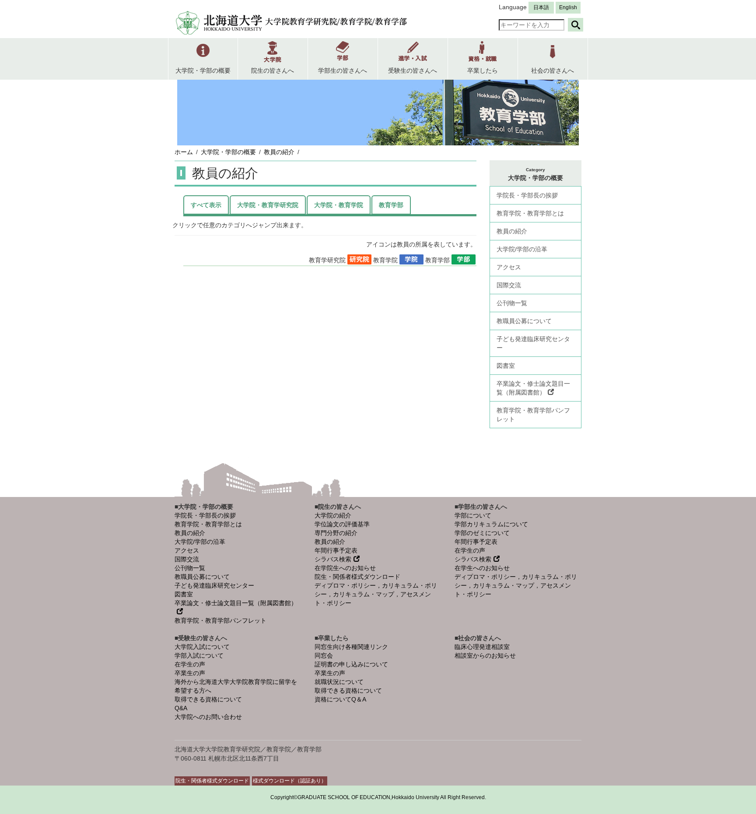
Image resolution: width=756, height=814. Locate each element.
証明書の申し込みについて (351, 664)
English (568, 7)
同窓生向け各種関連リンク (351, 646)
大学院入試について (202, 646)
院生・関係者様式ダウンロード (357, 576)
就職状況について (339, 681)
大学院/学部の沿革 (522, 249)
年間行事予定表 (336, 550)
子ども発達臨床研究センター (533, 343)
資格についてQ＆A (340, 699)
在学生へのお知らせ (482, 567)
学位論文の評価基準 (342, 524)
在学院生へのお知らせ (345, 567)
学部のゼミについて (482, 532)
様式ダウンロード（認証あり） (289, 781)
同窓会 (324, 655)
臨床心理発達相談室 (482, 646)
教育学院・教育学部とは (530, 213)
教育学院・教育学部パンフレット (533, 415)
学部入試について (199, 655)
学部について (473, 515)
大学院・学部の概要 (228, 151)
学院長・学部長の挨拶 (527, 195)
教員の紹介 (279, 151)
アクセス (509, 267)
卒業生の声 (190, 673)
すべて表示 (206, 204)
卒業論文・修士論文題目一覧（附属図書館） (533, 388)
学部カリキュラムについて (491, 524)
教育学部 (391, 204)
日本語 (541, 7)
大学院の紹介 (333, 515)
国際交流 (509, 285)
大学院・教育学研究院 (267, 204)
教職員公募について (524, 320)
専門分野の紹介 (336, 532)
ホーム (184, 151)
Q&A (181, 708)
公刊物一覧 (512, 303)
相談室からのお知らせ (485, 655)
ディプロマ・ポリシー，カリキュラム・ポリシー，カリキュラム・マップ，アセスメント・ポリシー (376, 594)
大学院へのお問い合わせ (208, 716)
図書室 (506, 365)
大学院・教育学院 (338, 204)
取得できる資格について (208, 699)
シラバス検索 (333, 559)
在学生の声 (470, 550)
